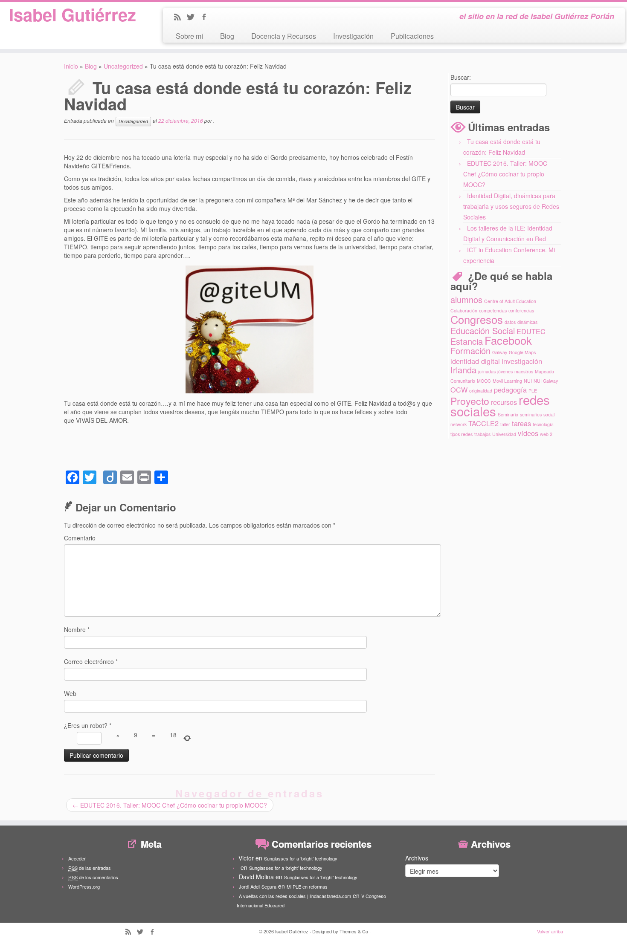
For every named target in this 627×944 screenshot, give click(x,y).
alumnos (466, 299)
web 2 (546, 434)
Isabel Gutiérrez (72, 14)
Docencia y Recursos (283, 35)
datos (510, 322)
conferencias (521, 310)
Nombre (77, 629)
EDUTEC (531, 331)
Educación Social (482, 330)
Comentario (80, 538)
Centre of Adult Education (510, 301)
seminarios (531, 414)
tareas (521, 423)
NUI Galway (546, 381)
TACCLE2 (483, 423)
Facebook (508, 340)
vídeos (528, 433)
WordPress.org (84, 886)
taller (505, 424)
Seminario (508, 414)
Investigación (353, 35)
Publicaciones (412, 35)
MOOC (484, 381)
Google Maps (522, 352)
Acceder (77, 858)
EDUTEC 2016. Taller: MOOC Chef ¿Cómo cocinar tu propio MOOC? (170, 805)
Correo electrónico (91, 661)
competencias (493, 310)
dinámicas (527, 322)
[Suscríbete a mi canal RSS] (180, 17)
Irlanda (463, 370)
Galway (499, 352)
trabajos (482, 434)
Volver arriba (550, 931)
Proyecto (469, 400)
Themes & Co (354, 931)
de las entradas (89, 867)
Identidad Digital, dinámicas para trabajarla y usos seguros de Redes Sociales (511, 206)
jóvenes (505, 371)
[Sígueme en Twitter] (193, 17)
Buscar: (460, 77)
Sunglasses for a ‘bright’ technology (300, 858)
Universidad (504, 434)
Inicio (71, 66)
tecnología (543, 424)
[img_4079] (249, 329)
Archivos (416, 858)
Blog (227, 35)
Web (70, 693)
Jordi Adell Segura (257, 886)
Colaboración (463, 310)
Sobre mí (189, 35)
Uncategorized (123, 66)
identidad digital (475, 361)
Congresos (476, 319)
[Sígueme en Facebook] (206, 17)
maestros (523, 371)
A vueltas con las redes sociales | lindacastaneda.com (295, 895)
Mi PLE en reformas (307, 886)
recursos (504, 402)
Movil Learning (507, 381)
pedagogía (510, 389)
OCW (458, 389)
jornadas (487, 371)
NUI (528, 381)
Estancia (466, 341)
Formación (470, 350)
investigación (522, 361)
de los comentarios (93, 877)
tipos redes (461, 434)
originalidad (480, 390)
